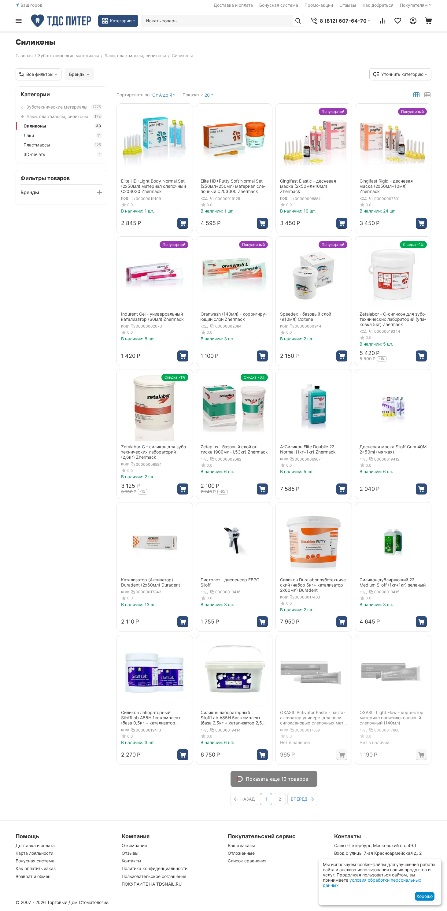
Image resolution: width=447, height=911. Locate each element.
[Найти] (298, 20)
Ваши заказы (241, 845)
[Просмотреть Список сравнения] (382, 21)
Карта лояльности (34, 853)
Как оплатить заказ (36, 868)
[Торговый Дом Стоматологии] (61, 20)
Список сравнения (247, 860)
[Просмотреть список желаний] (398, 21)
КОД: (125, 198)
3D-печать (62, 154)
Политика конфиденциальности (154, 868)
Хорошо (424, 896)
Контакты (131, 860)
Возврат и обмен (33, 876)
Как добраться (378, 5)
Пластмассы (62, 144)
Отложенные (241, 853)
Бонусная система (278, 5)
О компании (134, 845)
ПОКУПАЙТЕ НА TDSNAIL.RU (152, 884)
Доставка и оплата (233, 5)
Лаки (62, 135)
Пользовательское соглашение (154, 876)
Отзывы (347, 5)
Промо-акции (319, 5)
